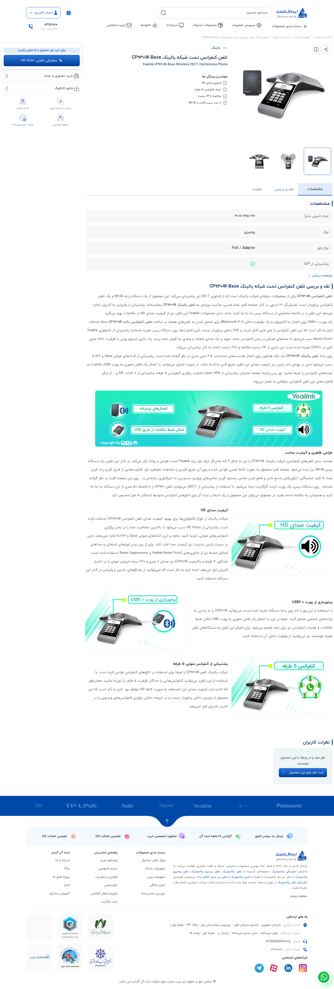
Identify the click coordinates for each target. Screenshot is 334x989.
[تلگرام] (259, 968)
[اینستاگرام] (302, 968)
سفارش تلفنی (39, 60)
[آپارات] (273, 968)
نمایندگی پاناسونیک (284, 871)
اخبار (67, 885)
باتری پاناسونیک (240, 877)
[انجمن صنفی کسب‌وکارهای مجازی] (100, 957)
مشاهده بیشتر (298, 896)
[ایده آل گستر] (291, 855)
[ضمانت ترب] (40, 957)
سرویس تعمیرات (243, 25)
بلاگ (67, 868)
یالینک (215, 48)
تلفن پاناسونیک (232, 871)
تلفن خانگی (157, 885)
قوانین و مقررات (106, 877)
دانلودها (146, 25)
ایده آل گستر (322, 37)
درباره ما (172, 25)
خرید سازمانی (116, 25)
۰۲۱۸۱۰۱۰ (276, 949)
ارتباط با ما (62, 860)
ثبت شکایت (109, 902)
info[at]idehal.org (278, 941)
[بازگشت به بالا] (167, 821)
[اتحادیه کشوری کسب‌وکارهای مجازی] (70, 927)
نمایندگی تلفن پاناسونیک (292, 882)
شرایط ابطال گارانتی (104, 893)
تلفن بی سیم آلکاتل (214, 877)
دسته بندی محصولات (287, 26)
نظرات (257, 189)
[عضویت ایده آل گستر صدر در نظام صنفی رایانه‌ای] (100, 927)
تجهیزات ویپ (302, 37)
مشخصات (315, 189)
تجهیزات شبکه (155, 868)
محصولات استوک (205, 25)
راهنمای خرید (108, 860)
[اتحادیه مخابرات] (70, 957)
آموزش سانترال (59, 893)
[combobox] (218, 12)
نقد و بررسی (284, 189)
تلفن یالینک (261, 37)
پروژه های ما (61, 877)
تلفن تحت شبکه (281, 37)
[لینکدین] (288, 968)
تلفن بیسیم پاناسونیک (205, 871)
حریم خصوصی (107, 868)
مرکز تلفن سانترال (153, 860)
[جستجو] (163, 12)
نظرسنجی (110, 885)
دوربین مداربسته (153, 893)
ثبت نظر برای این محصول (306, 772)
